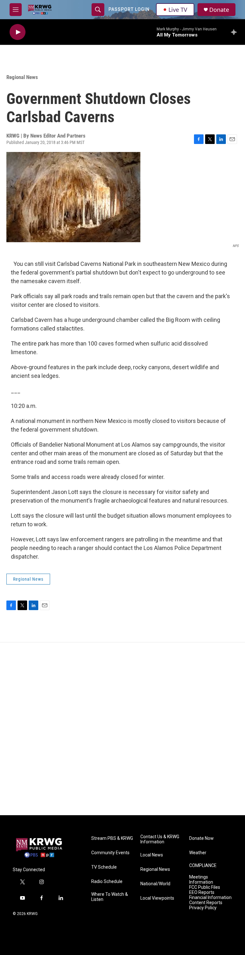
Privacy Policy (203, 907)
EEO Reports (201, 892)
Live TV (177, 9)
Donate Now (201, 838)
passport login (129, 9)
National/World (155, 883)
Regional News (22, 77)
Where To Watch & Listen (109, 897)
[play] (17, 32)
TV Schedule (104, 867)
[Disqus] (122, 729)
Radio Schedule (106, 881)
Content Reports (205, 902)
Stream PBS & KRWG (112, 838)
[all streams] (235, 32)
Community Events (110, 852)
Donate (219, 9)
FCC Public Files (204, 887)
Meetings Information (201, 880)
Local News (151, 855)
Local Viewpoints (157, 898)
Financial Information (210, 897)
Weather (197, 852)
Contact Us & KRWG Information (159, 839)
